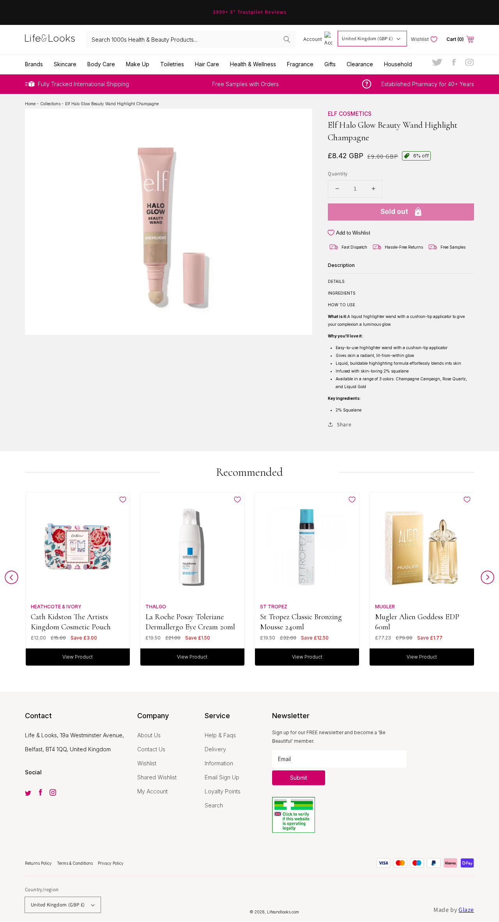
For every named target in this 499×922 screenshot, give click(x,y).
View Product (77, 657)
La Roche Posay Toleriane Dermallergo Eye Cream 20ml (190, 621)
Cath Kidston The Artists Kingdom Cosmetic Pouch (71, 621)
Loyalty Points (223, 791)
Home (31, 103)
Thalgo (155, 606)
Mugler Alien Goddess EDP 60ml (417, 621)
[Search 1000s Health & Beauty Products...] (287, 39)
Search (214, 805)
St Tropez (273, 606)
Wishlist (146, 763)
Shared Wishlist (157, 777)
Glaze (466, 910)
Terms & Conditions (75, 863)
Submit (298, 777)
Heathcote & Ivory (56, 606)
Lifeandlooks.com (283, 912)
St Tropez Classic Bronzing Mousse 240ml (301, 621)
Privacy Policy (111, 863)
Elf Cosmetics (350, 113)
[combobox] (191, 39)
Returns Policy (39, 863)
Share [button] (344, 424)
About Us (149, 735)
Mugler (385, 606)
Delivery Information (219, 756)
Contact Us (151, 749)
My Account (152, 791)
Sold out (394, 211)
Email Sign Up (222, 777)
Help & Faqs (220, 735)
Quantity (337, 173)
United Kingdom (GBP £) (367, 38)
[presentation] (11, 579)
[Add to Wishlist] (123, 500)
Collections (51, 103)
